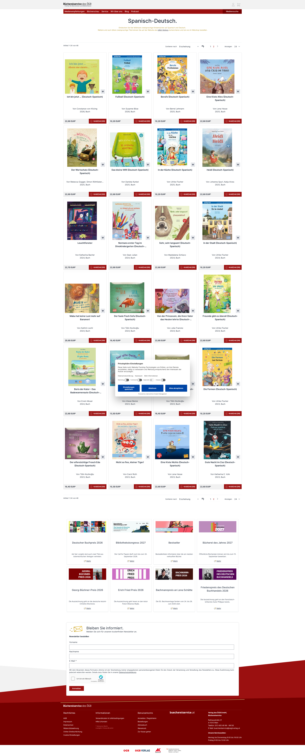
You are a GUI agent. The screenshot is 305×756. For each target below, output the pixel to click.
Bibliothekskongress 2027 (131, 542)
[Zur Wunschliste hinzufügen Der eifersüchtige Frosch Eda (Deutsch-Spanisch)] (103, 457)
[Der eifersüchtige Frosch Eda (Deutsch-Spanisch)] (82, 438)
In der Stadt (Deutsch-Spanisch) (220, 243)
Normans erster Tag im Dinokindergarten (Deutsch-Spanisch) (130, 245)
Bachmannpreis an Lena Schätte (174, 590)
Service (105, 11)
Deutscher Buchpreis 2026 (87, 542)
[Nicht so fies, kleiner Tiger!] (127, 438)
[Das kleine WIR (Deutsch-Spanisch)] (127, 146)
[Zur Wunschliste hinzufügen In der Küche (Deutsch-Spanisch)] (193, 164)
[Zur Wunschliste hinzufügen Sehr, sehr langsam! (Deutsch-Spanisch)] (193, 238)
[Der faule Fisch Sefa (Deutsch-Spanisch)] (127, 292)
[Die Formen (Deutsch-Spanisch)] (217, 365)
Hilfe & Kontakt (101, 722)
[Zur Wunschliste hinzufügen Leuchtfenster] (103, 238)
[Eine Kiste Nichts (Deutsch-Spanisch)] (172, 438)
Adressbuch (142, 725)
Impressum (67, 722)
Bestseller (174, 542)
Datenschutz (68, 725)
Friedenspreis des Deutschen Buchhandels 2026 (218, 589)
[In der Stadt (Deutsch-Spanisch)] (217, 219)
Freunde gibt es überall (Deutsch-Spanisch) (220, 318)
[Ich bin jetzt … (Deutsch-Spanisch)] (82, 73)
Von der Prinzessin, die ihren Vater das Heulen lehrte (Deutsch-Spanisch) (175, 318)
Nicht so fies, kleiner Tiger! (130, 462)
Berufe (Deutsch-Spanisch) (175, 97)
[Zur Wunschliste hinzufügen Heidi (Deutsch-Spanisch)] (238, 164)
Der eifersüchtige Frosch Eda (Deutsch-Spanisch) (85, 464)
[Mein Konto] (233, 4)
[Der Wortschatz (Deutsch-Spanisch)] (82, 146)
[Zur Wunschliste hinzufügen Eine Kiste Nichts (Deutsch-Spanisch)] (193, 457)
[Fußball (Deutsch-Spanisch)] (127, 73)
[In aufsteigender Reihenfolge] (202, 46)
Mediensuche (232, 11)
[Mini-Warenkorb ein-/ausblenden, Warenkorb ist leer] (238, 4)
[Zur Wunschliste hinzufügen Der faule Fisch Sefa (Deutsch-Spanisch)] (148, 311)
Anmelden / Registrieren (147, 718)
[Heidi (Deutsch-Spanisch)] (217, 146)
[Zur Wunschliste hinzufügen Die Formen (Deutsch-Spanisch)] (238, 384)
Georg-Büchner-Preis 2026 (87, 590)
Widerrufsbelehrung (71, 728)
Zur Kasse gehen (144, 732)
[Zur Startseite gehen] (77, 3)
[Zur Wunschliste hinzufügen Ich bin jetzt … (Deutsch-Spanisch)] (103, 91)
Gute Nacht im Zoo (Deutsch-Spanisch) (220, 464)
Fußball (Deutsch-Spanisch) (130, 97)
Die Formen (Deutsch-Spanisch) (220, 389)
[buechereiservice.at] (182, 712)
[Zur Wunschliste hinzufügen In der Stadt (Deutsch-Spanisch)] (238, 238)
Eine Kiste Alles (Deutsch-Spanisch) (220, 98)
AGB (65, 718)
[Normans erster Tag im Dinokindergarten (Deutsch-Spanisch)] (127, 219)
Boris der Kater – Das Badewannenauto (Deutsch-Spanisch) (85, 391)
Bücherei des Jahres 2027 (218, 542)
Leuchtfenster (85, 243)
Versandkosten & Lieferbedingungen (110, 718)
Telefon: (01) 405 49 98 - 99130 (221, 725)
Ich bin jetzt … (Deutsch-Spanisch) (85, 97)
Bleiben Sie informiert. (104, 628)
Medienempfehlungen (75, 11)
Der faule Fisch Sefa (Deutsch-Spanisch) (130, 318)
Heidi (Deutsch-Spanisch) (220, 170)
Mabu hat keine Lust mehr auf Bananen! (85, 318)
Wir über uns (116, 11)
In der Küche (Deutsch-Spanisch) (175, 170)
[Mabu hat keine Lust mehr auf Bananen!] (82, 292)
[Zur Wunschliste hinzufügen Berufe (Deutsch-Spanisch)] (193, 91)
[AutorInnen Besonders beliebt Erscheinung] (189, 46)
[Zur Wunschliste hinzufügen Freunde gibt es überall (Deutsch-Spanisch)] (238, 311)
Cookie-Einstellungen (71, 735)
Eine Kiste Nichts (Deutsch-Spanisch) (175, 464)
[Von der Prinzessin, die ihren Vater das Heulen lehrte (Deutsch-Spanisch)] (172, 292)
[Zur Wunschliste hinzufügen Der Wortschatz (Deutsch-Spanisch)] (103, 164)
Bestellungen (143, 722)
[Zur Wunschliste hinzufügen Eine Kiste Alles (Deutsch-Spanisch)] (238, 91)
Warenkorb (142, 728)
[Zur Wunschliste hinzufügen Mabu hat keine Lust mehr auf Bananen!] (103, 311)
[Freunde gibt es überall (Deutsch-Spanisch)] (217, 292)
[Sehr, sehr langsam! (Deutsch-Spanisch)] (172, 219)
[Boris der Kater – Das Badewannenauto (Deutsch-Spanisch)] (82, 365)
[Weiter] (217, 46)
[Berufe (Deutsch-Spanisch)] (172, 73)
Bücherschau (93, 11)
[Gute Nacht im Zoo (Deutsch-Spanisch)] (217, 438)
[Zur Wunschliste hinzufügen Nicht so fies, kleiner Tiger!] (148, 457)
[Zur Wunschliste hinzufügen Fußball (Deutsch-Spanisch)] (148, 91)
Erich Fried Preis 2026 (131, 590)
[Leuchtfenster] (82, 219)
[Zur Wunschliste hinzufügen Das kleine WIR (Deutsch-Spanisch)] (148, 164)
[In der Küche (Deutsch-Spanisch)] (172, 146)
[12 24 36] (237, 46)
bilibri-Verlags (163, 30)
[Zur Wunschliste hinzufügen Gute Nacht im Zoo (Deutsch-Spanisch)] (238, 457)
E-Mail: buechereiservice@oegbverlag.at (224, 728)
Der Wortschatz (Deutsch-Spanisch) (85, 171)
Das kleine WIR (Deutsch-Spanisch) (130, 170)
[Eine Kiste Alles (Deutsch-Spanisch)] (217, 73)
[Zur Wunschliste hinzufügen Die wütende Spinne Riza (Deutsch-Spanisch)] (193, 384)
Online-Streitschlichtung (72, 732)
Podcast (135, 11)
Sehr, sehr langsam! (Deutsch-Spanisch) (175, 245)
